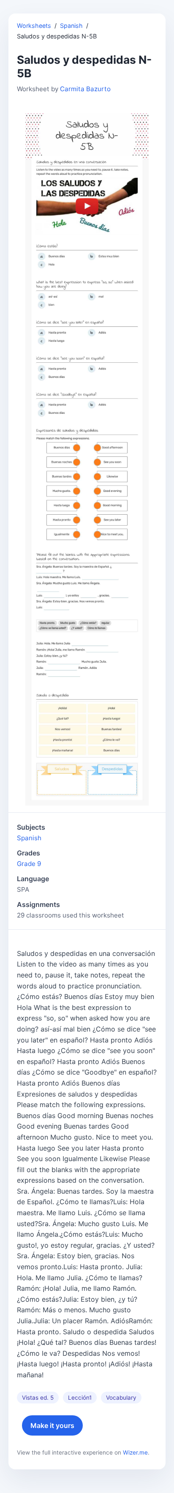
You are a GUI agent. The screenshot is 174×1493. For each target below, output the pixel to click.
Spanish (71, 25)
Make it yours (52, 1425)
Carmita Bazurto (85, 89)
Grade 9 (29, 864)
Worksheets (34, 25)
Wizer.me (135, 1452)
